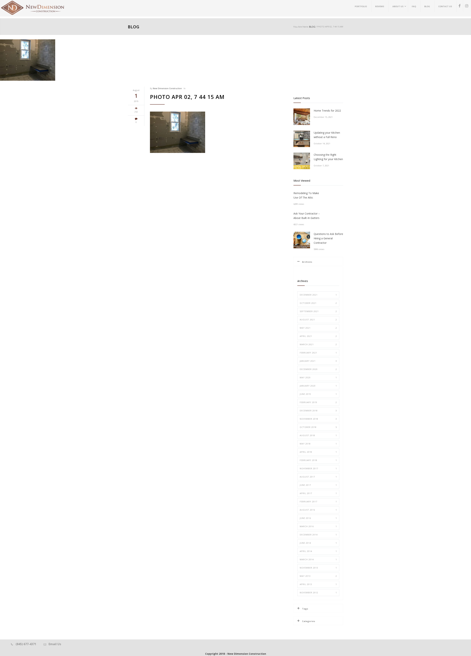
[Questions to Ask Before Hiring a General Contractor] (301, 240)
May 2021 (318, 327)
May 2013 (318, 576)
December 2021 (318, 294)
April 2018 (318, 452)
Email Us (55, 644)
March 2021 (318, 344)
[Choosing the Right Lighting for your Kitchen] (301, 161)
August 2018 (318, 435)
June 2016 (318, 518)
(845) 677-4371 (26, 644)
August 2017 (318, 476)
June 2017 (318, 485)
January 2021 (318, 361)
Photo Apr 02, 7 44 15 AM (187, 96)
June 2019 (318, 394)
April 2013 (318, 584)
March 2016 (318, 526)
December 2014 (318, 534)
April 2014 (318, 551)
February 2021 (318, 352)
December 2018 (318, 410)
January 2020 (318, 385)
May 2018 (318, 443)
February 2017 (318, 501)
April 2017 (318, 493)
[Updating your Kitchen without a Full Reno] (301, 139)
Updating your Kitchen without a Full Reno (327, 135)
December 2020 (318, 369)
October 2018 (318, 427)
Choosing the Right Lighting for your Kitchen (328, 157)
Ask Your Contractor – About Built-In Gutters (306, 216)
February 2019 (318, 402)
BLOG (133, 26)
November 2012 (318, 592)
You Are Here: (301, 26)
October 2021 (318, 303)
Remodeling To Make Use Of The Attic (306, 195)
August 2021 (318, 319)
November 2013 (318, 567)
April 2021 (318, 336)
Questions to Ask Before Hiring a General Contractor (328, 238)
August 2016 (318, 509)
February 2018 (318, 460)
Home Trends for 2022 (327, 110)
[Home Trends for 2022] (301, 116)
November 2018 (318, 418)
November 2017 (318, 468)
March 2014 (318, 559)
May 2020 (318, 377)
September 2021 (318, 311)
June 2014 (318, 542)
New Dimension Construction (167, 88)
